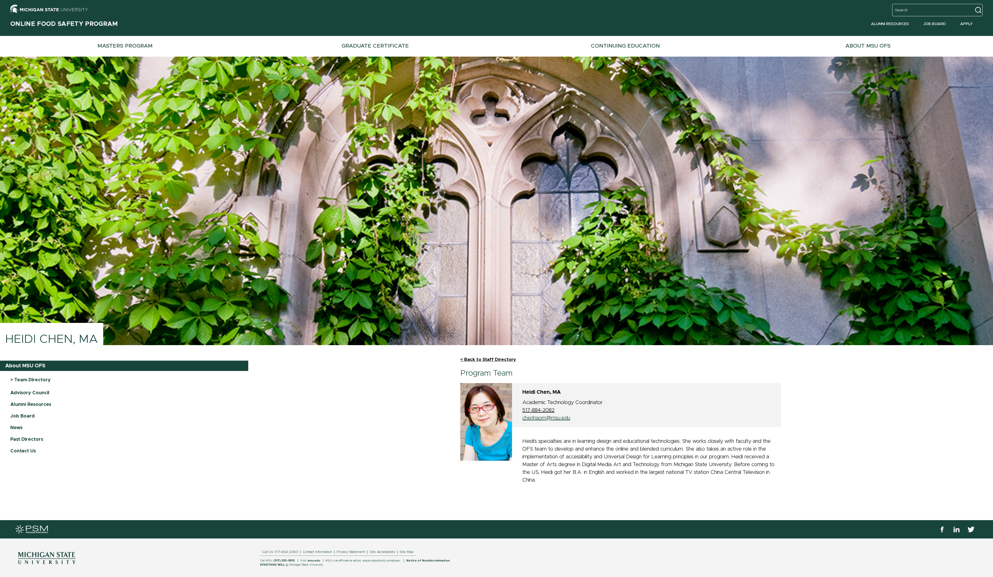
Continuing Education (625, 46)
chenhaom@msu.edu (546, 418)
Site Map (406, 552)
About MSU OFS (25, 365)
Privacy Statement (351, 552)
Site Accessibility (382, 552)
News (16, 428)
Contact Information (317, 552)
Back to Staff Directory (490, 359)
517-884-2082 (538, 410)
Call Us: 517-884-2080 (280, 552)
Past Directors (26, 439)
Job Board (934, 24)
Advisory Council (29, 393)
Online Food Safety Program (64, 24)
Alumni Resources (890, 24)
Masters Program (125, 46)
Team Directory (32, 380)
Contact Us (23, 451)
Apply (966, 24)
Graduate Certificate (375, 46)
